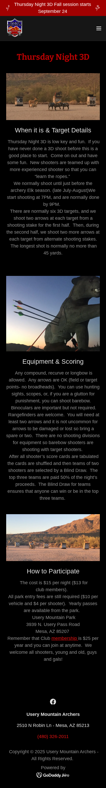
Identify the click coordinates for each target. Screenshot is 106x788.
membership (64, 638)
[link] (14, 28)
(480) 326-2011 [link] (53, 736)
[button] (99, 28)
